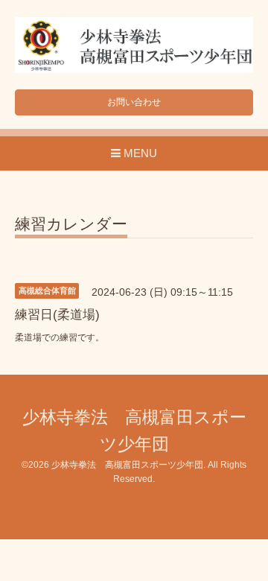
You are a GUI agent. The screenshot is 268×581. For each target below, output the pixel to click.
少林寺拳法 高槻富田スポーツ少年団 (127, 465)
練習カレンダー (71, 224)
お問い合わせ (134, 102)
